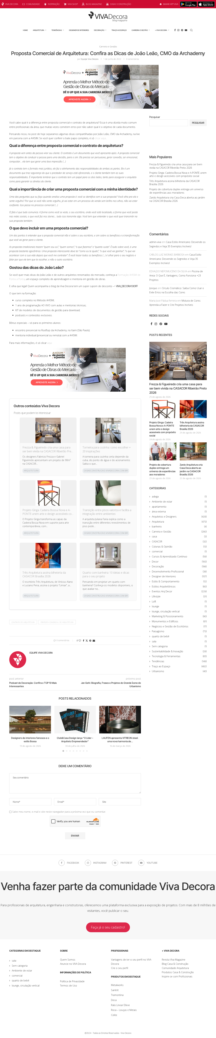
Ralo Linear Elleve (120, 1005)
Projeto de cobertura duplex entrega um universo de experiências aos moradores (176, 191)
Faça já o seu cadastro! (108, 927)
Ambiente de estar (179, 501)
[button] (14, 728)
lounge (179, 606)
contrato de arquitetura (23, 622)
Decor (179, 561)
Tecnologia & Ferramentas (179, 656)
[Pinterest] (182, 30)
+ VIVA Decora (161, 30)
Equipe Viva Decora (89, 59)
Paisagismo (179, 631)
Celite (114, 1015)
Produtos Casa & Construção (178, 972)
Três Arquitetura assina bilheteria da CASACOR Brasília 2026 (44, 574)
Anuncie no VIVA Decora (73, 963)
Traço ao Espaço (119, 30)
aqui (49, 342)
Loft (179, 601)
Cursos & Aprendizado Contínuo (179, 556)
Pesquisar (154, 117)
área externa (179, 511)
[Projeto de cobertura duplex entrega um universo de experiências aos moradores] (162, 451)
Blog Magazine (94, 4)
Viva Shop (73, 4)
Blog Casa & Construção (175, 963)
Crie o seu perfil (119, 968)
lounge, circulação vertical (179, 611)
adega (179, 496)
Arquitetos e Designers (179, 516)
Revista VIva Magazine (173, 959)
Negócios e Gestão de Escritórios (179, 626)
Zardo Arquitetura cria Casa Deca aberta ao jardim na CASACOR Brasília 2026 (177, 199)
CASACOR (179, 541)
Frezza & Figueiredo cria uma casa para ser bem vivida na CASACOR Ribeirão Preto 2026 (48, 449)
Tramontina (117, 995)
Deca (114, 1000)
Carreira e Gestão (140, 30)
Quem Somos (67, 959)
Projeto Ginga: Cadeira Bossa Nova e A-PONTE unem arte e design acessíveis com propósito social (48, 512)
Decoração (99, 30)
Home (25, 30)
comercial (179, 551)
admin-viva (155, 242)
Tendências (56, 30)
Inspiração (54, 4)
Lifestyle (179, 596)
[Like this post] (80, 640)
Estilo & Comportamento (179, 581)
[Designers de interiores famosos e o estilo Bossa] (30, 719)
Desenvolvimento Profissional (179, 571)
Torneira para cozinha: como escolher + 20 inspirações (107, 449)
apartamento (179, 506)
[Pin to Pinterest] (90, 640)
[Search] (191, 30)
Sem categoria (179, 646)
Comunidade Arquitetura (175, 968)
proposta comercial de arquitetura (57, 622)
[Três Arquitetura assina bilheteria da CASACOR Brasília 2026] (193, 409)
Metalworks (117, 985)
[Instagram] (178, 30)
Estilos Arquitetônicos (179, 586)
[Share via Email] (94, 640)
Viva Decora (11, 4)
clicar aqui (100, 138)
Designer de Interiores (79, 30)
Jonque (153, 288)
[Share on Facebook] (83, 640)
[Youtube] (186, 30)
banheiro (179, 526)
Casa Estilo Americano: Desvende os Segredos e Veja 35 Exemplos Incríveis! (175, 259)
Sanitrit (115, 990)
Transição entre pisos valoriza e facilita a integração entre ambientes (107, 512)
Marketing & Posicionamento (179, 616)
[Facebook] (175, 30)
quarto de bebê (179, 636)
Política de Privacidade (72, 981)
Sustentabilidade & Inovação (179, 651)
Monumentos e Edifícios (179, 621)
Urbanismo (179, 671)
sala (179, 641)
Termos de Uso (68, 985)
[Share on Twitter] (87, 640)
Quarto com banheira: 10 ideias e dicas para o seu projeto (106, 574)
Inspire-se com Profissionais (177, 976)
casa (179, 536)
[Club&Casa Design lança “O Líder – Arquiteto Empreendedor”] (75, 719)
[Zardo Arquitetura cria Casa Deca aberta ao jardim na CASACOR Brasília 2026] (193, 451)
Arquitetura (38, 30)
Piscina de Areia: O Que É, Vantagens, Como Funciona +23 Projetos (176, 275)
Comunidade (33, 4)
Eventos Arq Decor (179, 591)
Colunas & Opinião (179, 546)
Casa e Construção (120, 4)
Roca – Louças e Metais (124, 1010)
